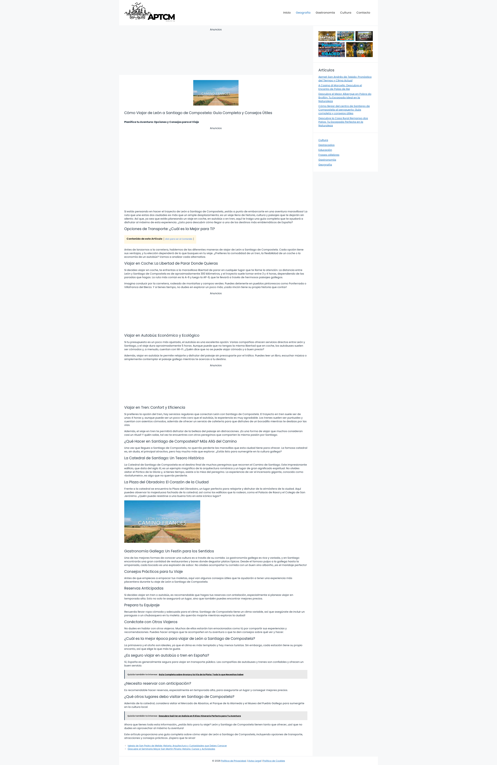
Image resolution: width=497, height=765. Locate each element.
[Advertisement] (216, 52)
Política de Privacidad (233, 760)
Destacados (326, 145)
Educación (325, 150)
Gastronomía (325, 13)
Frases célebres (328, 155)
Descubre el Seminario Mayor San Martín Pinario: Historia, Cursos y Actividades (171, 749)
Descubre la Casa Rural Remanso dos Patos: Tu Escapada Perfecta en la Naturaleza (343, 121)
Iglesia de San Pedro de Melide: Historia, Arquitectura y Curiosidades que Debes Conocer (177, 745)
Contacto (363, 13)
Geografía (303, 13)
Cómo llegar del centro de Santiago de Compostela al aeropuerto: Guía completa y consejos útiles (344, 109)
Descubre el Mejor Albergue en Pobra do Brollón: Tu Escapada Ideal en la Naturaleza (344, 97)
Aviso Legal (254, 760)
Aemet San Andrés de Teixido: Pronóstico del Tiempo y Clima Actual (345, 78)
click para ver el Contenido (178, 238)
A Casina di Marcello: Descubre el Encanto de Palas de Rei (340, 87)
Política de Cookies (274, 760)
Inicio (287, 13)
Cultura (345, 13)
